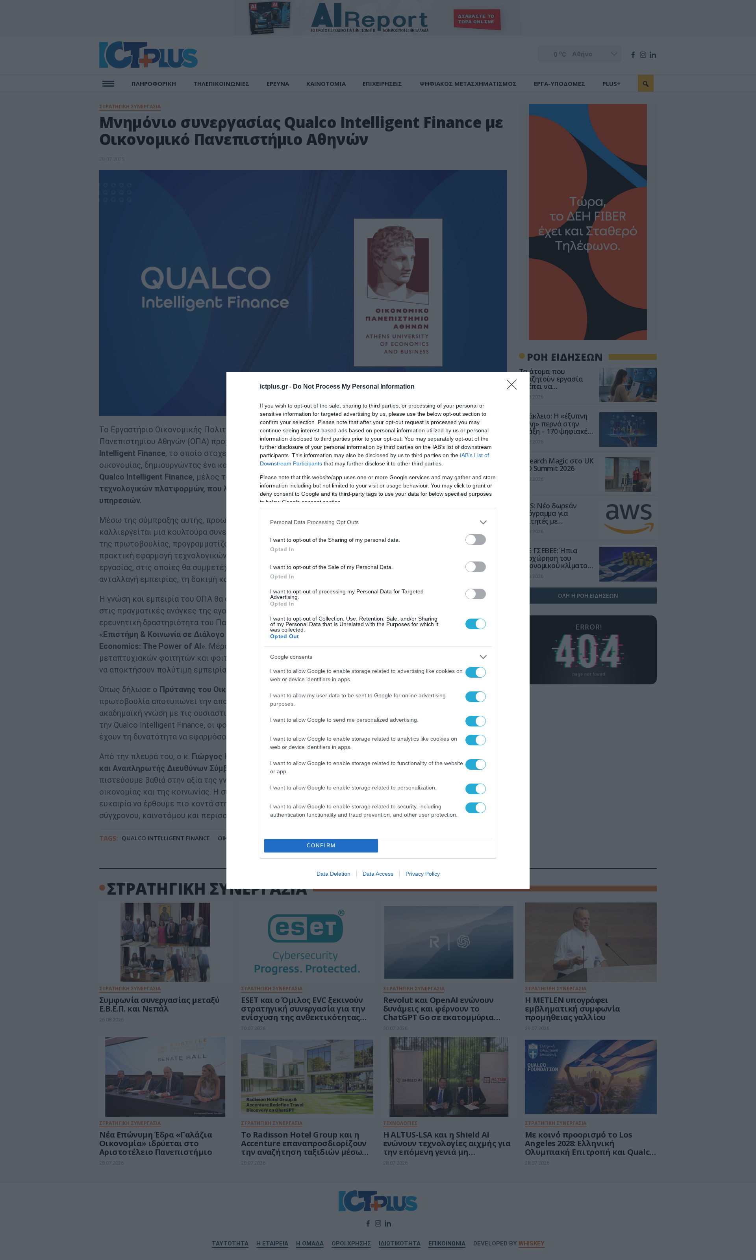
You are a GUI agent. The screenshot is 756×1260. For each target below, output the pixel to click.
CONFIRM (321, 846)
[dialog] (378, 630)
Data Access (378, 874)
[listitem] (378, 522)
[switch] (475, 539)
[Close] (514, 387)
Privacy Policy (423, 874)
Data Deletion (333, 874)
